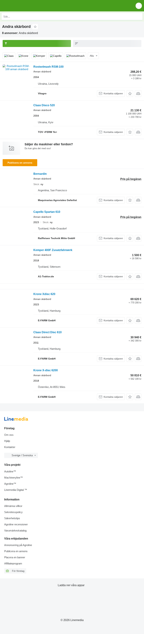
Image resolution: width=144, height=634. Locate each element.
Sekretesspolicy (13, 512)
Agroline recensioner (16, 524)
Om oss (9, 434)
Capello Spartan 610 (46, 211)
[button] (138, 5)
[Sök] (138, 16)
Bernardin (40, 173)
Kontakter (9, 447)
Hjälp (7, 440)
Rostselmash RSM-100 (48, 66)
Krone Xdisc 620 (44, 294)
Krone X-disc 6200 (45, 370)
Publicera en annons (20, 162)
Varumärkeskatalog (15, 530)
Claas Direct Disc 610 (47, 332)
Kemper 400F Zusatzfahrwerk (52, 250)
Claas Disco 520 (44, 105)
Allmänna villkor (13, 505)
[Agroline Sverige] (23, 5)
